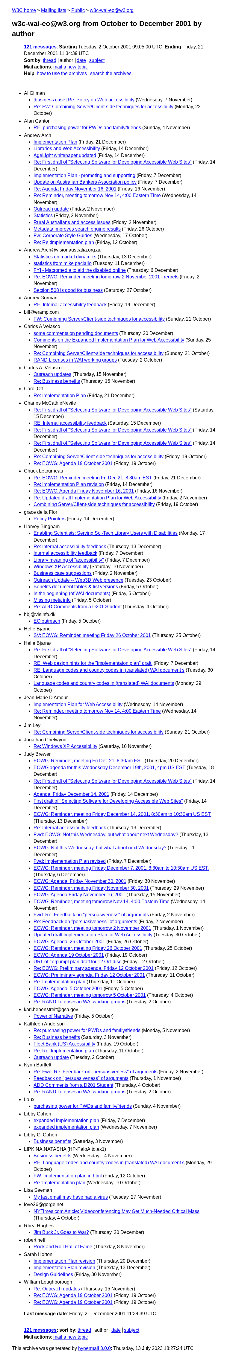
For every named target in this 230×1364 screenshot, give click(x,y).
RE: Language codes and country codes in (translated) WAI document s (109, 670)
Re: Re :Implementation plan (64, 242)
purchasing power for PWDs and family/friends (83, 1106)
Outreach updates (52, 374)
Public (78, 10)
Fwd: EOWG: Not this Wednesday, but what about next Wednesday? (106, 834)
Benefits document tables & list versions (76, 586)
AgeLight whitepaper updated (65, 155)
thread (49, 60)
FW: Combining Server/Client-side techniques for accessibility (99, 318)
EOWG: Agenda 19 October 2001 (69, 955)
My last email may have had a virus (71, 1197)
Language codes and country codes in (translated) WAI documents (104, 683)
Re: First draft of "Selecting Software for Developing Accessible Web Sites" (113, 161)
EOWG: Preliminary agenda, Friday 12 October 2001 (89, 975)
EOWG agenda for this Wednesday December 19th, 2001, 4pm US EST (109, 767)
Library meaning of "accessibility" (69, 560)
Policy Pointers (50, 518)
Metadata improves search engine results (77, 228)
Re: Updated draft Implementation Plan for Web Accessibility (97, 497)
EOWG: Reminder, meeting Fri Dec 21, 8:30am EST (88, 760)
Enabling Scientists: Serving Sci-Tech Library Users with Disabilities (106, 533)
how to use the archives (62, 73)
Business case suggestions (63, 573)
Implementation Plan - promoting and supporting (84, 175)
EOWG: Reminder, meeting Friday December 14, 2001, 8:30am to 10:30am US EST (122, 814)
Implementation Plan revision (64, 1261)
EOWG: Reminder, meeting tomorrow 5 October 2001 (90, 995)
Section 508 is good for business (68, 290)
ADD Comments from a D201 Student (73, 1085)
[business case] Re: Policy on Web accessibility (84, 99)
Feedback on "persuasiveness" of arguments (81, 1078)
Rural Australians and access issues (72, 222)
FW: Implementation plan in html (68, 1175)
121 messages (40, 46)
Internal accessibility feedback (65, 553)
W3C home (24, 10)
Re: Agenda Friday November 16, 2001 (75, 188)
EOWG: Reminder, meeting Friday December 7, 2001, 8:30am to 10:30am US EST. (121, 868)
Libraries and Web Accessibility (67, 148)
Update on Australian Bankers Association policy (85, 182)
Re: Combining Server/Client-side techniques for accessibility (99, 353)
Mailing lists (53, 10)
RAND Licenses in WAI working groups (75, 359)
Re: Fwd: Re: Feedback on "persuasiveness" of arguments (96, 1071)
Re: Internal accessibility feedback (70, 546)
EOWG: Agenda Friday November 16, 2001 (79, 894)
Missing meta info (52, 600)
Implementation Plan (55, 141)
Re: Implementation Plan (60, 395)
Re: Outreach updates (57, 1288)
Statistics (43, 215)
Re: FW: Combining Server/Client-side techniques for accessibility (103, 106)
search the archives (110, 73)
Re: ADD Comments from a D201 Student (78, 606)
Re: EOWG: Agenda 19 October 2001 (73, 463)
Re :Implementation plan (59, 981)
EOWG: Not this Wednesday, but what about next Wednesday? (100, 847)
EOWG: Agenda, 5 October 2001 (68, 988)
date (81, 60)
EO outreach (47, 621)
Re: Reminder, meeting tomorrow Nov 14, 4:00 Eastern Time (97, 195)
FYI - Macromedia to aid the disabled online (80, 270)
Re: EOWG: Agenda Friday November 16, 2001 (84, 490)
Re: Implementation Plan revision (69, 484)
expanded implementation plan (66, 1120)
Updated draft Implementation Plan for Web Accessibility (93, 934)
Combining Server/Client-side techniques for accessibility (94, 504)
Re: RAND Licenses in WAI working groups (79, 1001)
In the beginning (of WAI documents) (72, 593)
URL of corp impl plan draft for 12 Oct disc (77, 961)
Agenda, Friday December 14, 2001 (71, 794)
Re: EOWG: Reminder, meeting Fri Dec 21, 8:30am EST (93, 477)
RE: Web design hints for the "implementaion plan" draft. (93, 663)
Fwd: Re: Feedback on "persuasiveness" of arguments (91, 914)
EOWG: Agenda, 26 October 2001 (69, 941)
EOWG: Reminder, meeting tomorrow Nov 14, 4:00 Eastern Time (102, 901)
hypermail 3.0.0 (94, 1348)
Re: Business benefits (57, 381)
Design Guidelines (53, 1274)
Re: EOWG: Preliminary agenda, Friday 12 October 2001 (94, 968)
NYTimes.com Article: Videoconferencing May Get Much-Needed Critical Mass (116, 1211)
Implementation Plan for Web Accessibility (78, 704)
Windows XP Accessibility (61, 566)
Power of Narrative (53, 1016)
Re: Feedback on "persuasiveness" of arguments (85, 921)
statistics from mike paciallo (63, 263)
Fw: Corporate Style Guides (63, 235)
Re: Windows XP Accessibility (65, 746)
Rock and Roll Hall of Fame (63, 1246)
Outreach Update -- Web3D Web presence (78, 580)
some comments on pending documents (76, 333)
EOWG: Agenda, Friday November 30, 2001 (80, 881)
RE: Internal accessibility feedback (70, 304)
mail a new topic (70, 66)
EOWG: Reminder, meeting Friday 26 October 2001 (88, 948)
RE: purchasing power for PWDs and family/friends (87, 127)
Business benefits (52, 1141)
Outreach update (51, 208)
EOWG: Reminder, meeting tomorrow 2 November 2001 (92, 928)
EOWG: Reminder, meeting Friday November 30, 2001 (91, 888)
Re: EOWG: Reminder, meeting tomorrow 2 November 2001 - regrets (106, 276)
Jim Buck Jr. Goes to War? (61, 1232)
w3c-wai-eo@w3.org (112, 10)
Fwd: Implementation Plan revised (70, 861)
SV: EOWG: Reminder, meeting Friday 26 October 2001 (92, 635)
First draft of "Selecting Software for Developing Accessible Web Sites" (108, 801)
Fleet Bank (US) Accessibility (64, 1043)
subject (97, 60)
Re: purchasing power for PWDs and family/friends (87, 1030)
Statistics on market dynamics (65, 256)
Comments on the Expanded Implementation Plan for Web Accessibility (109, 339)
